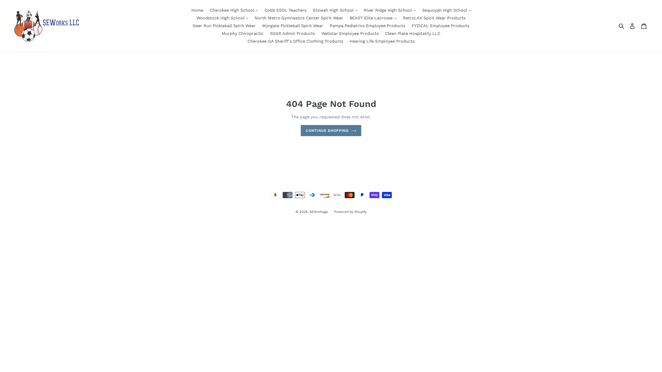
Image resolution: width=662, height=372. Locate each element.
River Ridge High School (388, 10)
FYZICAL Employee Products (440, 25)
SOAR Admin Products (292, 33)
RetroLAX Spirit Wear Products (434, 18)
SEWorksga (319, 212)
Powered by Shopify (350, 212)
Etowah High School (334, 10)
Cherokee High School (232, 10)
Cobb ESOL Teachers (285, 10)
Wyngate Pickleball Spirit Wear (292, 25)
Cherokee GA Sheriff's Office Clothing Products (295, 41)
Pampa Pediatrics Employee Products (367, 25)
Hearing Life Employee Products (382, 41)
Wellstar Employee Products (350, 33)
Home (197, 10)
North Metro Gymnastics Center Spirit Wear (299, 18)
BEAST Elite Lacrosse (372, 18)
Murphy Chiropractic (243, 33)
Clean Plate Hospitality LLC (412, 33)
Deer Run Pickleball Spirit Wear (224, 25)
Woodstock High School (221, 18)
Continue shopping (327, 130)
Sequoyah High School (445, 10)
